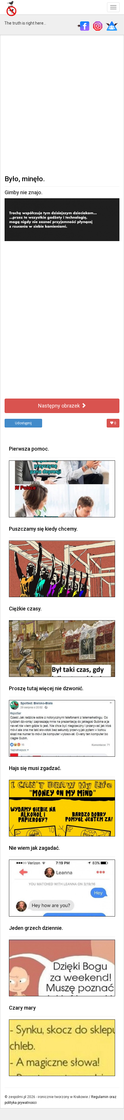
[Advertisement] (62, 104)
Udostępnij (23, 423)
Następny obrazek (59, 406)
